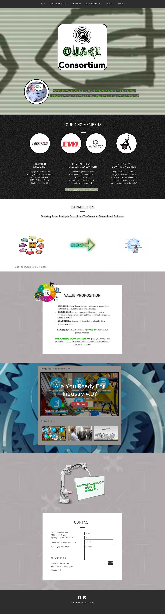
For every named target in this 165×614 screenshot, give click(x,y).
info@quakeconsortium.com (63, 542)
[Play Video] (53, 433)
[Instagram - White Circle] (84, 597)
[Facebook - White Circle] (79, 597)
